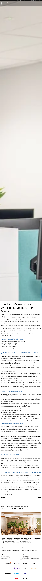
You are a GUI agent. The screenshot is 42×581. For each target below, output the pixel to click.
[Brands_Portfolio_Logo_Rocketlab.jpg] (34, 563)
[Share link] (11, 494)
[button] (40, 3)
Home (3, 8)
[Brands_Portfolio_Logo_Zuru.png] (17, 578)
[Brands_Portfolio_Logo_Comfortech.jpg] (8, 563)
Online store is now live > (21, 0)
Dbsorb (33, 408)
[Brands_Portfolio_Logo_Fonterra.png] (25, 573)
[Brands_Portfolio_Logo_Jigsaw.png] (25, 578)
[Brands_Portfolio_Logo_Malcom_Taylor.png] (34, 573)
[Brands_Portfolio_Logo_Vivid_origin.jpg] (8, 573)
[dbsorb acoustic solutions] (4, 3)
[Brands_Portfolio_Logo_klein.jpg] (25, 568)
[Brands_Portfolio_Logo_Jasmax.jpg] (25, 563)
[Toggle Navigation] (2, 5)
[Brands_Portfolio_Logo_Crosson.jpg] (34, 568)
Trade (40, 0)
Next (39, 497)
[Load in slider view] (37, 523)
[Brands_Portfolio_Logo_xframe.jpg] (17, 563)
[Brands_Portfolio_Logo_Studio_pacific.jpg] (8, 568)
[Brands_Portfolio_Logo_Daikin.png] (17, 573)
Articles (6, 8)
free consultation (18, 484)
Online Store (34, 0)
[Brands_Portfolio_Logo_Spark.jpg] (17, 568)
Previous (3, 497)
